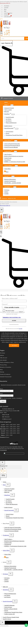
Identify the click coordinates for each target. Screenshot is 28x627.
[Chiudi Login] (2, 462)
